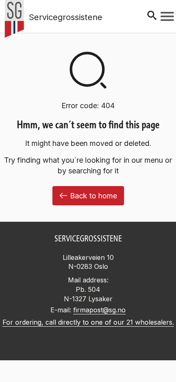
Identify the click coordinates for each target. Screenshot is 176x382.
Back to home (93, 195)
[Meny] (167, 16)
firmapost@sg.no (99, 310)
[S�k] (151, 16)
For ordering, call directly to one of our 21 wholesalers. (88, 322)
